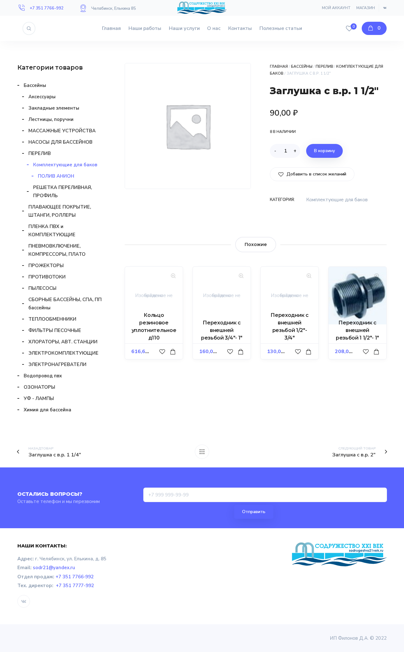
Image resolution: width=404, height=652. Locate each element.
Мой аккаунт (336, 7)
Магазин (365, 7)
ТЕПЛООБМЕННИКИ (52, 319)
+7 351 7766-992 (47, 8)
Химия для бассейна (47, 410)
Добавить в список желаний (315, 174)
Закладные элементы (53, 108)
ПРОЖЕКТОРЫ (46, 265)
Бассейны (301, 66)
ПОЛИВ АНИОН (56, 176)
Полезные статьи (280, 28)
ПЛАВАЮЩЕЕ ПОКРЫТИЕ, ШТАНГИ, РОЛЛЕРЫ (59, 211)
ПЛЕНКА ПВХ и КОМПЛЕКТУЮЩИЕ (51, 230)
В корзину (324, 151)
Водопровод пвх (43, 376)
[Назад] (202, 451)
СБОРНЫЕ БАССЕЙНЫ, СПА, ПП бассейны (65, 303)
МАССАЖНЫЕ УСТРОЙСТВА (62, 131)
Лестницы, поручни (51, 119)
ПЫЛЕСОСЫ (42, 288)
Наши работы (144, 28)
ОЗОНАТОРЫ (39, 387)
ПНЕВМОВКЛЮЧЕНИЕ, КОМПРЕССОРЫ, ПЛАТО (57, 250)
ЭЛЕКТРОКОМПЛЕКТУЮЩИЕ (63, 353)
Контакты (240, 28)
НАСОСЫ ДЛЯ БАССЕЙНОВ (60, 142)
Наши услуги (184, 28)
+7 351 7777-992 (75, 585)
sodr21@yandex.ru (54, 567)
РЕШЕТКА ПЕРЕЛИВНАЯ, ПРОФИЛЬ (62, 191)
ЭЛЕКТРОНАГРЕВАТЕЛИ (57, 364)
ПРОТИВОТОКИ (47, 277)
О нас (214, 28)
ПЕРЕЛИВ (324, 66)
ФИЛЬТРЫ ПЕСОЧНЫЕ (54, 330)
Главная (111, 28)
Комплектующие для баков (337, 200)
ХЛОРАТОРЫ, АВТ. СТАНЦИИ (63, 342)
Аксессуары (42, 97)
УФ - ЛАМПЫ (39, 398)
